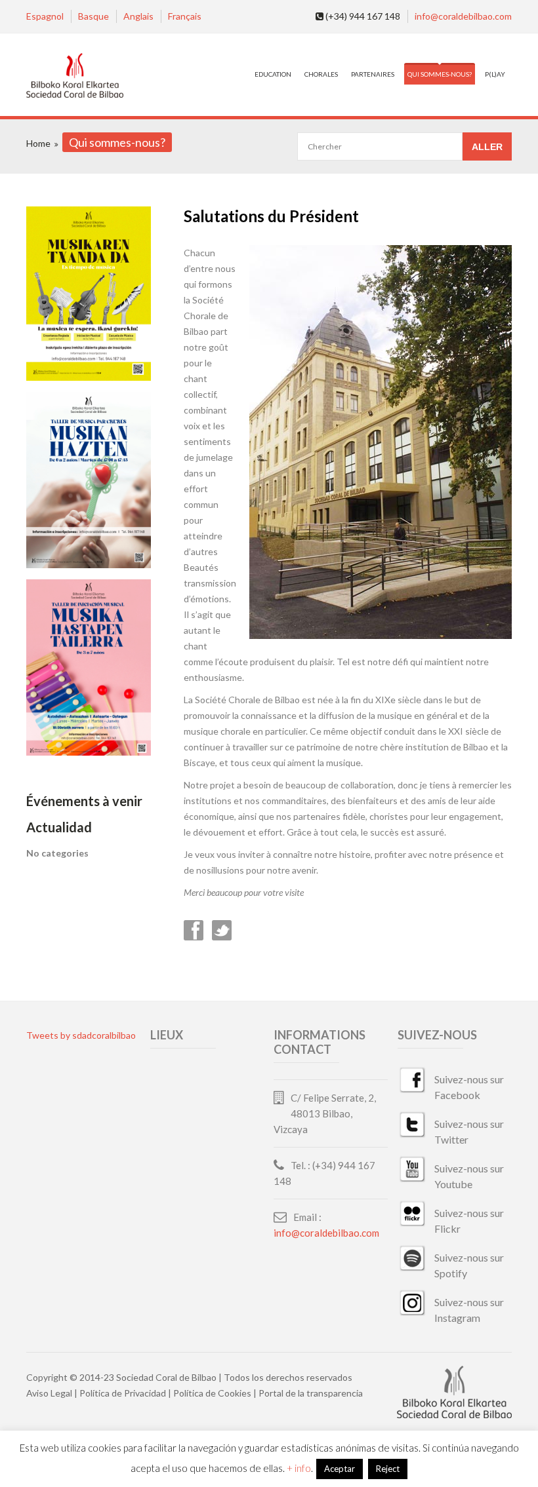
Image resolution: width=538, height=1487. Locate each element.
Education (273, 74)
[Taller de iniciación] (88, 752)
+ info (299, 1468)
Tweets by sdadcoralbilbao (81, 1035)
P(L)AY (495, 74)
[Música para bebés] (88, 564)
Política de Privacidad (122, 1393)
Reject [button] (388, 1468)
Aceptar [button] (339, 1468)
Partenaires (372, 74)
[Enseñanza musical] (88, 377)
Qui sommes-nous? (439, 74)
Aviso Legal (49, 1393)
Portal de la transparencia (311, 1393)
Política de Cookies (212, 1393)
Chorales (321, 74)
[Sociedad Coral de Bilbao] (74, 76)
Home (38, 143)
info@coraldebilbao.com (463, 16)
